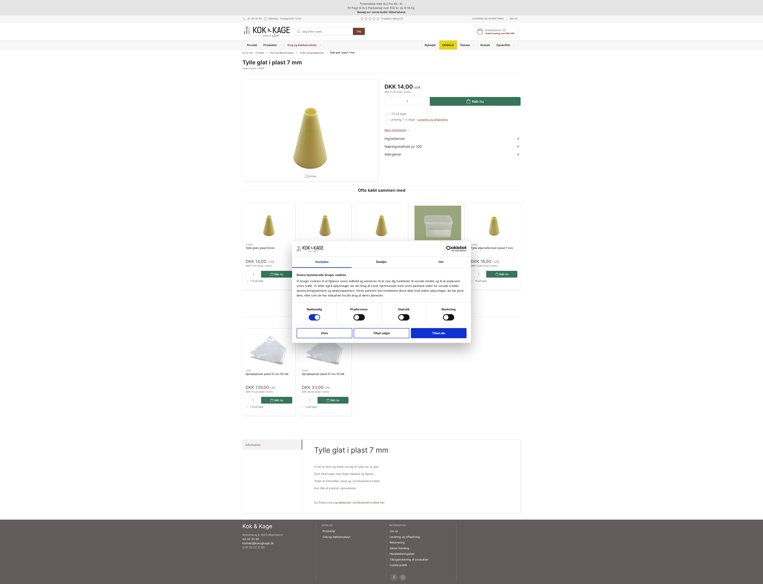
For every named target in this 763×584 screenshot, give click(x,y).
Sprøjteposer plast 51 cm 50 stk (267, 374)
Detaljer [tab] (381, 261)
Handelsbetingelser (402, 553)
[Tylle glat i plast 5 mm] (381, 222)
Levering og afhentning (488, 18)
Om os (514, 18)
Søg (359, 31)
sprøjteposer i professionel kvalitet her (359, 502)
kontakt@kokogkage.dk (258, 543)
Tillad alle (438, 333)
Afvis (324, 333)
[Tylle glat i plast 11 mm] (325, 222)
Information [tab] (253, 444)
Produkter (328, 531)
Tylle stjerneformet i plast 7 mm (492, 247)
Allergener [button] (392, 154)
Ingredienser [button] (394, 139)
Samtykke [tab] (322, 261)
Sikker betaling (399, 548)
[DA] (267, 31)
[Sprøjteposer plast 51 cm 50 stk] (269, 348)
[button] (272, 45)
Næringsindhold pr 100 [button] (403, 146)
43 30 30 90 (250, 539)
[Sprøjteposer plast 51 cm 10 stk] (325, 348)
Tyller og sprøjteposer (312, 52)
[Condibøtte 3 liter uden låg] (437, 222)
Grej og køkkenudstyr (282, 52)
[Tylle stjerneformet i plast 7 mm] (494, 222)
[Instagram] (402, 577)
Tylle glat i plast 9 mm (260, 247)
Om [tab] (441, 261)
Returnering (397, 542)
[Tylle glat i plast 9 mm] (269, 222)
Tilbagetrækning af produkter (409, 559)
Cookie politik (398, 565)
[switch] (359, 317)
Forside (260, 52)
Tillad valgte (381, 333)
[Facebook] (394, 577)
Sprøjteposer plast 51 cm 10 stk (323, 374)
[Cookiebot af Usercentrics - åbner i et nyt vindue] (449, 249)
